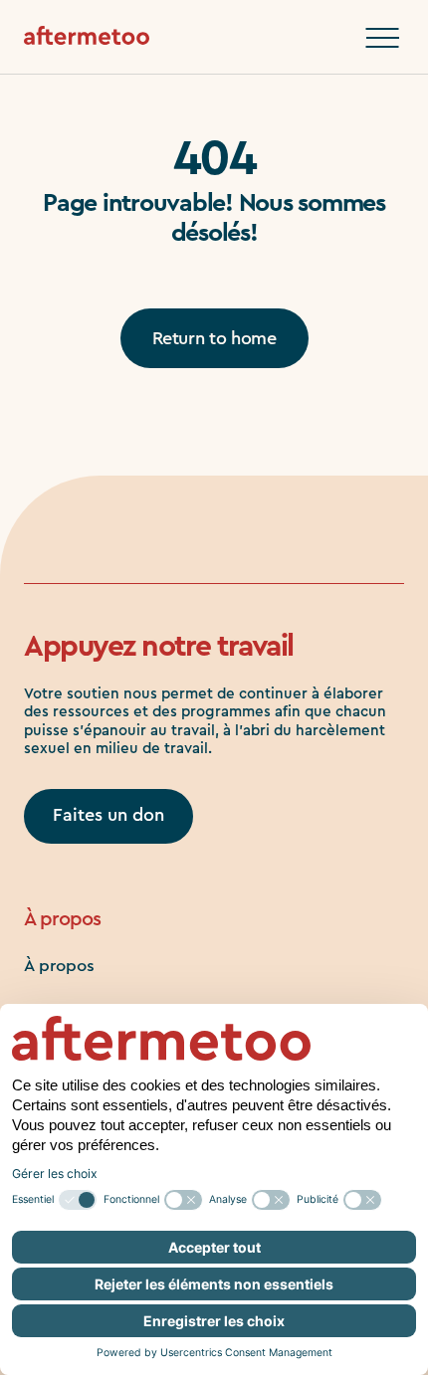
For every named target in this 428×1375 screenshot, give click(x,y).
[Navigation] (382, 38)
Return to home (214, 338)
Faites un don (108, 815)
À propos (59, 965)
